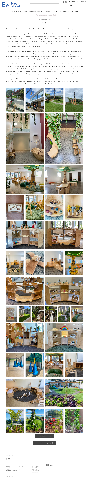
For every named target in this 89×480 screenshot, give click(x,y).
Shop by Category (15, 11)
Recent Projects (57, 11)
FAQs (76, 11)
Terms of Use (21, 469)
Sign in (79, 1)
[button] (25, 179)
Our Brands (48, 11)
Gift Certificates (72, 1)
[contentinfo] (44, 466)
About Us (21, 466)
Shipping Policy (9, 469)
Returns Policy (8, 467)
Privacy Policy (21, 467)
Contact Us (66, 11)
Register (84, 1)
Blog (72, 11)
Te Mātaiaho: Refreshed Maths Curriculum (33, 11)
